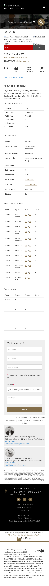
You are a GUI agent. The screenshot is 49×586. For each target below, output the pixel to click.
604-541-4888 (10, 463)
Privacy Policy (12, 535)
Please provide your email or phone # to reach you (23, 376)
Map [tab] (21, 77)
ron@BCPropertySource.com (16, 465)
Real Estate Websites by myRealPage (29, 535)
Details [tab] (7, 77)
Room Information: (14, 203)
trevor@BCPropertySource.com (17, 443)
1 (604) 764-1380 (11, 441)
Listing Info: (10, 135)
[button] (19, 499)
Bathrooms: (10, 289)
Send (24, 409)
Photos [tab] (14, 77)
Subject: (10, 385)
